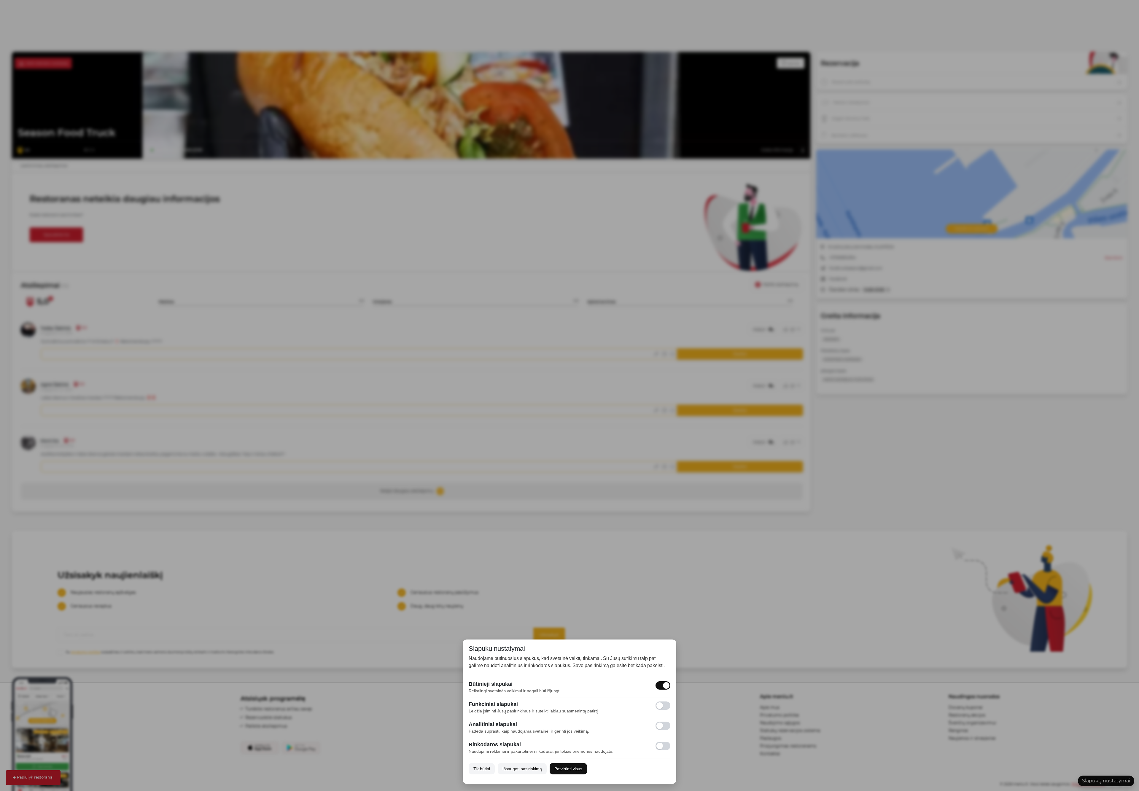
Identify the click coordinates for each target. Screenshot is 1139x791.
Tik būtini (481, 768)
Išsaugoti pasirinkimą (522, 768)
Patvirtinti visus (568, 768)
